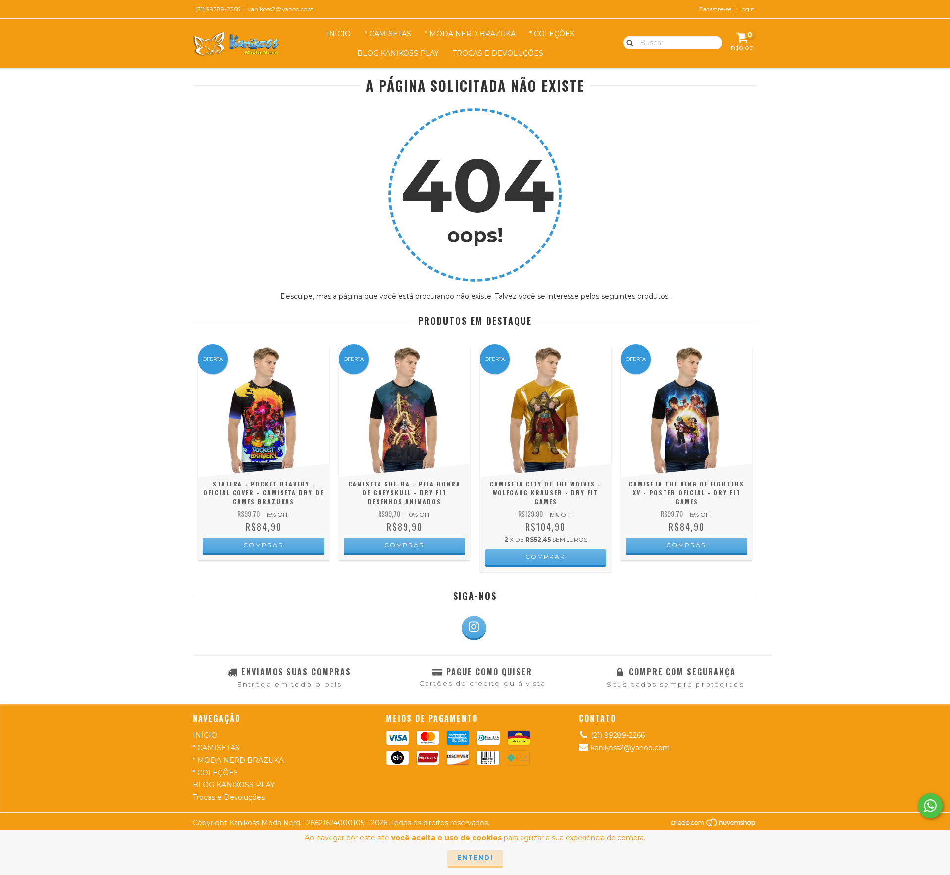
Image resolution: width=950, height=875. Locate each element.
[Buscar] (627, 42)
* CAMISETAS (388, 33)
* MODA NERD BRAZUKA (470, 33)
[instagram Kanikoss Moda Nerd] (474, 628)
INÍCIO (339, 33)
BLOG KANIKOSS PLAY (398, 53)
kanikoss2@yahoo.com (280, 9)
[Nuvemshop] (713, 824)
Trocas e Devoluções (498, 53)
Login (746, 9)
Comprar (263, 545)
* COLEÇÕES (551, 33)
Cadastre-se (714, 9)
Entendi (475, 857)
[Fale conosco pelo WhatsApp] (930, 805)
